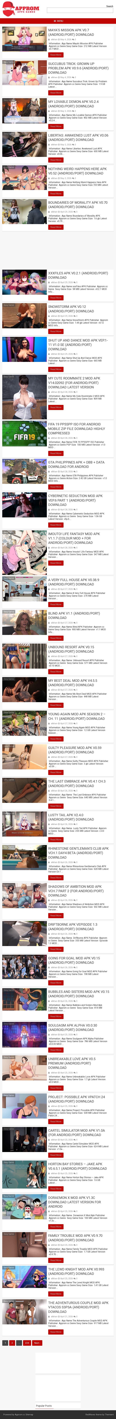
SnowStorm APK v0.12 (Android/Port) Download (71, 309)
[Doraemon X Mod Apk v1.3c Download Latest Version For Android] (24, 1206)
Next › (37, 1343)
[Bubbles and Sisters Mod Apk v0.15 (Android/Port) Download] (24, 999)
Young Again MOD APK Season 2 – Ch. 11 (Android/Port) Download (77, 716)
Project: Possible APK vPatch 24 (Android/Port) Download (76, 1099)
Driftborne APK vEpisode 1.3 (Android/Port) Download (72, 927)
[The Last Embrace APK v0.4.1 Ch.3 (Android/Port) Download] (24, 790)
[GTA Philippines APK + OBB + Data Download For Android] (24, 471)
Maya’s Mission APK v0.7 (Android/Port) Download (71, 32)
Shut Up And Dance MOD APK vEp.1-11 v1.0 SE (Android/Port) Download (78, 344)
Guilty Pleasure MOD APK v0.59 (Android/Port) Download (74, 750)
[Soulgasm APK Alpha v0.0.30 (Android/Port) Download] (24, 1034)
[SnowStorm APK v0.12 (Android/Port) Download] (24, 315)
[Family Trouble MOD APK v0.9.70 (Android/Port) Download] (24, 1244)
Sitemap (29, 1414)
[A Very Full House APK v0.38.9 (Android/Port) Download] (24, 588)
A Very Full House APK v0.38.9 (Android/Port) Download (73, 582)
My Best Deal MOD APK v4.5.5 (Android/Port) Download (72, 683)
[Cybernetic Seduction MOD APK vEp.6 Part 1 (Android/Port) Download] (24, 504)
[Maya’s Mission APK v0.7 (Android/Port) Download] (24, 39)
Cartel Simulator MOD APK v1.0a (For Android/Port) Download (76, 1133)
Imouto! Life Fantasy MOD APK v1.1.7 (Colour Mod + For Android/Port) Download (74, 538)
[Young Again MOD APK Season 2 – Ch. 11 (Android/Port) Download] (24, 723)
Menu (60, 21)
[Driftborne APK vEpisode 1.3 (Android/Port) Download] (24, 933)
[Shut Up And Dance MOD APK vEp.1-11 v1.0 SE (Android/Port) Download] (24, 349)
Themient (109, 1414)
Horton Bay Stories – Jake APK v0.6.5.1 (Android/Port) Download (77, 1166)
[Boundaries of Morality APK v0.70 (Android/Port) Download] (24, 211)
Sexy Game (9, 28)
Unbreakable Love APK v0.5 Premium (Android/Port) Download (71, 1063)
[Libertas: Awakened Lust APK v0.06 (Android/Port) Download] (24, 144)
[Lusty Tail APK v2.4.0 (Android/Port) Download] (24, 824)
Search (109, 6)
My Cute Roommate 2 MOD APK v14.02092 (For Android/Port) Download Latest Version (74, 382)
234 (27, 1343)
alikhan (54, 39)
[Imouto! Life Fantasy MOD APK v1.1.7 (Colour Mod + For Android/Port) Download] (24, 552)
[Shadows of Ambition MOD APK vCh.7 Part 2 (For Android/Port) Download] (24, 895)
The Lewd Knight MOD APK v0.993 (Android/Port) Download (76, 1271)
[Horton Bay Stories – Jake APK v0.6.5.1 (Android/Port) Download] (24, 1175)
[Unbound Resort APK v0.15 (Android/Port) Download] (24, 656)
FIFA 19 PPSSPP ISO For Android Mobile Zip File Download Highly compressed (76, 428)
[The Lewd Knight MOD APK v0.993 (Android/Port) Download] (24, 1277)
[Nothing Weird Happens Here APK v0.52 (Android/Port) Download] (24, 177)
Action (6, 461)
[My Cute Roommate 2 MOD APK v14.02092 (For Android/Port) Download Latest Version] (24, 397)
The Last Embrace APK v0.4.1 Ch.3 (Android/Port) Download (77, 783)
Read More (55, 54)
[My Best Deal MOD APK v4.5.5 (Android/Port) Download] (24, 689)
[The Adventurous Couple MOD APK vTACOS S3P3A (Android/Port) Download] (24, 1311)
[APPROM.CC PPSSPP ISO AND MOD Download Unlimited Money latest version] (21, 16)
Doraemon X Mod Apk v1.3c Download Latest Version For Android (74, 1202)
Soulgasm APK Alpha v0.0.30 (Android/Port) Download (72, 1027)
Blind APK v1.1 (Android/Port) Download (74, 615)
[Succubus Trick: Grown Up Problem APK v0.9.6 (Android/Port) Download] (24, 72)
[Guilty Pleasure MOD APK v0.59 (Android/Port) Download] (24, 756)
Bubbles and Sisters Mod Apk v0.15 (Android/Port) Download (78, 994)
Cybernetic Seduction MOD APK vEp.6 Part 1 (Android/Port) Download (75, 500)
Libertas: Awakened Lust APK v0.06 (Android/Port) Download (78, 137)
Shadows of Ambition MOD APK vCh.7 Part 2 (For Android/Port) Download (76, 891)
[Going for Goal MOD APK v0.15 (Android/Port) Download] (24, 967)
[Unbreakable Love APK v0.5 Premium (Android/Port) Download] (24, 1067)
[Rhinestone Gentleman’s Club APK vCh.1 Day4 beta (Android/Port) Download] (24, 857)
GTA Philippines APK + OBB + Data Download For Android (76, 464)
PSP (5, 422)
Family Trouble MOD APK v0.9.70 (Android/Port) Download (75, 1238)
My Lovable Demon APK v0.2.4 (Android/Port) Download (73, 104)
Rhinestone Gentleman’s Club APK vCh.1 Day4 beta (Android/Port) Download (78, 853)
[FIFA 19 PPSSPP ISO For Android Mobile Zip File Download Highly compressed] (24, 433)
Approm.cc (20, 1414)
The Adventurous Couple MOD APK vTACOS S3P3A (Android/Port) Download (78, 1307)
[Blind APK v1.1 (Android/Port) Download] (24, 622)
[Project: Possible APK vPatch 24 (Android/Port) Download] (24, 1106)
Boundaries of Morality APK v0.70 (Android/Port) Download (78, 205)
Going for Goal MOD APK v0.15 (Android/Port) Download (74, 960)
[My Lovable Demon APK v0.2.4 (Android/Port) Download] (24, 110)
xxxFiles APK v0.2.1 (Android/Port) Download (78, 275)
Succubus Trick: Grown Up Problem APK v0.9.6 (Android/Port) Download (78, 68)
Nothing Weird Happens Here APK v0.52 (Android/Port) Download (77, 171)
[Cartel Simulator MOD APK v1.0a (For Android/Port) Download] (24, 1139)
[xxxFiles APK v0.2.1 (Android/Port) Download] (24, 282)
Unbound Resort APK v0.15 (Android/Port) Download (71, 649)
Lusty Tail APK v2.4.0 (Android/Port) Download (71, 817)
